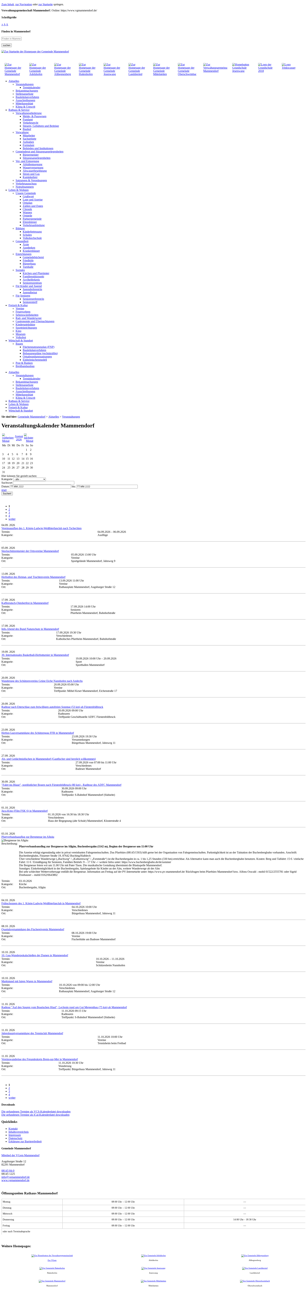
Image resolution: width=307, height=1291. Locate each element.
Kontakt (13, 1128)
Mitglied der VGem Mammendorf (20, 1155)
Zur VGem (52, 1260)
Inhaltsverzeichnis (19, 1131)
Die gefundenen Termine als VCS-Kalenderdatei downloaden (36, 1111)
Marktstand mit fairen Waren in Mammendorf (26, 981)
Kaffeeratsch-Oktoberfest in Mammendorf (25, 602)
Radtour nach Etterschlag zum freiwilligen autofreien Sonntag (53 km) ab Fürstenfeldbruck (52, 706)
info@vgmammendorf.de (15, 1177)
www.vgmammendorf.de (15, 1180)
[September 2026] (28, 440)
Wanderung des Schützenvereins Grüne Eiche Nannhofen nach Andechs (42, 680)
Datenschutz (15, 1138)
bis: (74, 486)
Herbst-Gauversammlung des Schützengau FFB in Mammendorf (37, 732)
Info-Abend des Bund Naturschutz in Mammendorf (30, 628)
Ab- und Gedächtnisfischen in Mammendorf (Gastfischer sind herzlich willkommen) (48, 758)
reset (4, 489)
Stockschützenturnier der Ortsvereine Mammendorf (30, 551)
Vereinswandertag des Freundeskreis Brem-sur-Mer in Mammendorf (39, 1059)
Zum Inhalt (7, 4)
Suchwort (6, 482)
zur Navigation (23, 4)
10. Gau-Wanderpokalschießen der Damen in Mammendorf (34, 955)
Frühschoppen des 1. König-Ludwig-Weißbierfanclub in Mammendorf (40, 903)
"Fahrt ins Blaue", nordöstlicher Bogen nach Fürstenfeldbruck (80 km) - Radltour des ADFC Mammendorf (61, 784)
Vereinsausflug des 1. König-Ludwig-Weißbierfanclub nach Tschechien (41, 528)
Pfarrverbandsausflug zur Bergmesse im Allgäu (27, 836)
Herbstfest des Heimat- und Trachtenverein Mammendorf (33, 577)
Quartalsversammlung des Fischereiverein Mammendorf (32, 929)
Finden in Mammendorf (15, 31)
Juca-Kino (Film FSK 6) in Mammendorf (24, 810)
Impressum (15, 1135)
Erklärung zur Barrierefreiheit (25, 1141)
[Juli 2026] (8, 440)
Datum (5, 486)
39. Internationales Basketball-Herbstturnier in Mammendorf (35, 654)
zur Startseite (45, 4)
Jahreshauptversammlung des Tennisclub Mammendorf (32, 1033)
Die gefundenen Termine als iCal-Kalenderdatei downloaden (35, 1114)
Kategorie (6, 479)
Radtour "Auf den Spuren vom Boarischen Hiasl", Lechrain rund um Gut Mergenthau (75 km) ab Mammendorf (64, 1007)
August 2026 (19, 438)
